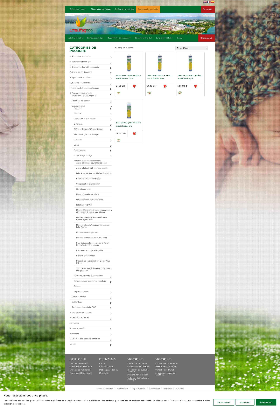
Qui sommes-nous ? (78, 9)
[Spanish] (213, 1)
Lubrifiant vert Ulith (84, 205)
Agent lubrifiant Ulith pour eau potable (92, 168)
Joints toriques (80, 150)
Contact (102, 363)
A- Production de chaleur (80, 56)
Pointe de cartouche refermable (89, 250)
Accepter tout (266, 402)
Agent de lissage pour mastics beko (91, 163)
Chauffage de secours (81, 101)
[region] (140, 399)
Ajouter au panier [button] (118, 93)
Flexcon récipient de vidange (86, 134)
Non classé (74, 323)
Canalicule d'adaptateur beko (88, 179)
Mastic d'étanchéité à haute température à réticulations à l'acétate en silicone (94, 211)
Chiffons (77, 113)
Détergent (78, 124)
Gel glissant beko (83, 189)
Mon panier (104, 373)
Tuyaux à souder (81, 291)
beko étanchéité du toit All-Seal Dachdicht (94, 173)
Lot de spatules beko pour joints (89, 200)
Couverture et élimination (84, 119)
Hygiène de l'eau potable (80, 83)
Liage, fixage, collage (83, 155)
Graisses (78, 140)
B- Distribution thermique (80, 62)
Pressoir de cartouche (85, 256)
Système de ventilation (124, 9)
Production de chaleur (137, 363)
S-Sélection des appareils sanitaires (85, 339)
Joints (76, 145)
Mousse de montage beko (87, 232)
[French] (209, 1)
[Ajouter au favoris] (134, 86)
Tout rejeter (245, 402)
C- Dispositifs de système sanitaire (84, 67)
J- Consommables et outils (81, 93)
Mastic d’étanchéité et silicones (87, 161)
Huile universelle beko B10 (87, 194)
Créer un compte (106, 367)
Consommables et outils (148, 9)
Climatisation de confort (101, 9)
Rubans (77, 286)
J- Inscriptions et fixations (81, 312)
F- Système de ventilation (80, 77)
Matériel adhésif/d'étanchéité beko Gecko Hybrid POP (91, 218)
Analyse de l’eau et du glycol (84, 95)
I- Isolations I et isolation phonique (84, 88)
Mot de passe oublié (108, 370)
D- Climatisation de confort (81, 72)
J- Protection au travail (79, 318)
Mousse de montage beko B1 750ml (91, 238)
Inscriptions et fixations (166, 367)
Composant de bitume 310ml (88, 184)
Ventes (73, 344)
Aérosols (78, 108)
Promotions (74, 333)
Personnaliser (223, 402)
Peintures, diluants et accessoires (88, 276)
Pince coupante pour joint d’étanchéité (90, 281)
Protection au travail (164, 370)
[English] (205, 1)
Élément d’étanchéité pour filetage (88, 129)
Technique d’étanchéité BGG (84, 307)
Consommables (78, 106)
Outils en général (79, 297)
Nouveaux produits (77, 328)
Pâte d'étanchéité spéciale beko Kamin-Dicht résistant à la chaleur (93, 244)
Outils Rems (77, 302)
